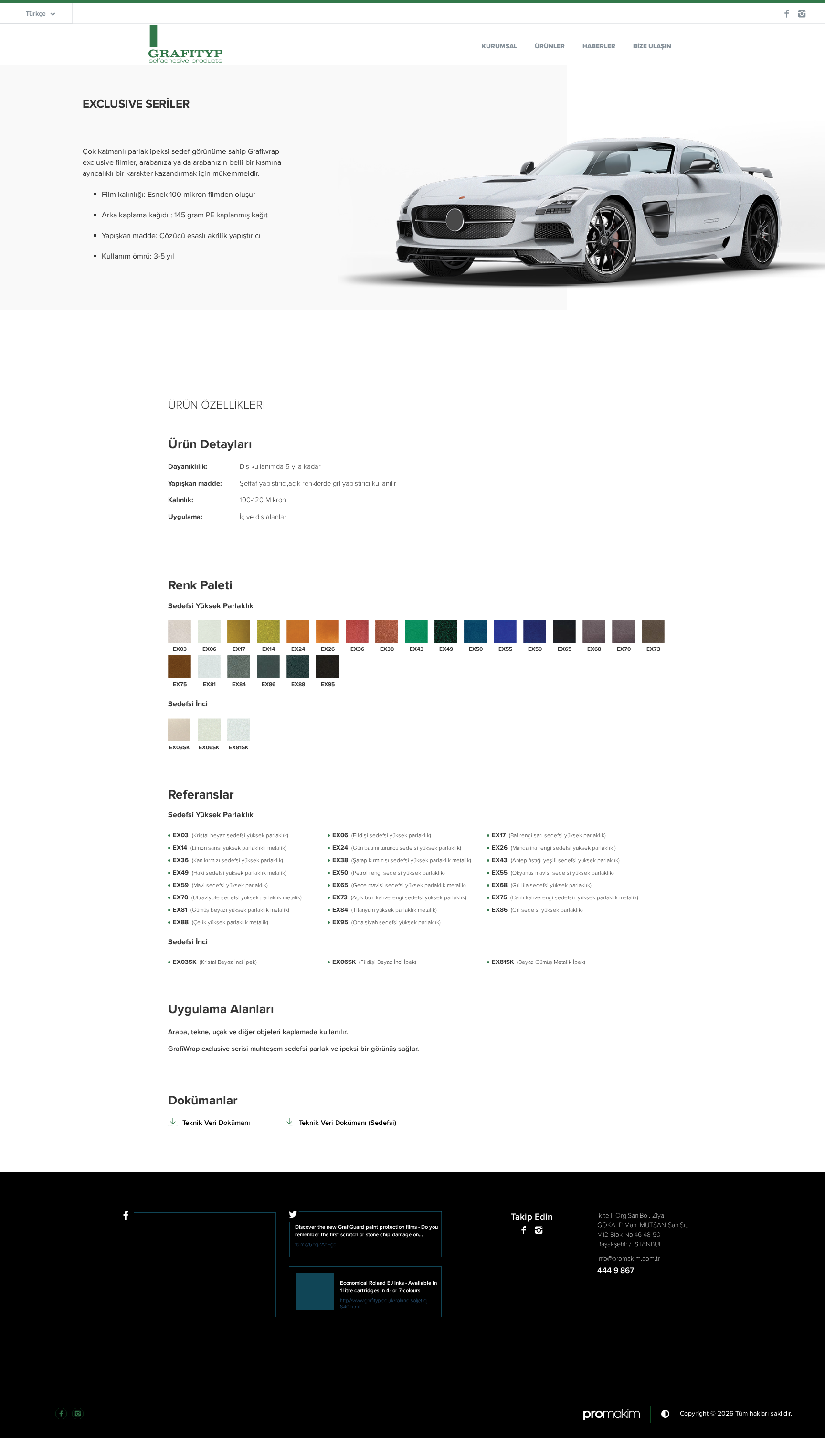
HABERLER (598, 46)
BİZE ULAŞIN (652, 46)
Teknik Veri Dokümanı (216, 1123)
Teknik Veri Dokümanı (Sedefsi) (347, 1123)
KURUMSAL (499, 46)
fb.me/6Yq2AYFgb (315, 1245)
